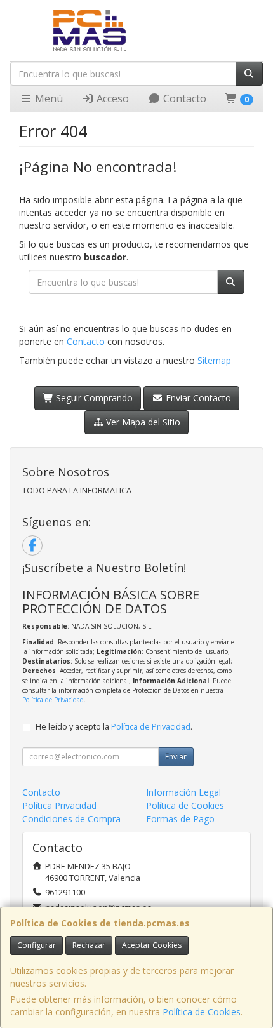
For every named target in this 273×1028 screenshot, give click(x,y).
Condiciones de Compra (71, 819)
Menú (47, 98)
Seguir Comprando (93, 398)
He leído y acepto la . (114, 726)
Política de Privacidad (53, 699)
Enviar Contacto (197, 398)
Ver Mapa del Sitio (141, 422)
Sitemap (214, 360)
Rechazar (88, 945)
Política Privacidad (59, 805)
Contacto (183, 98)
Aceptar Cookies (152, 945)
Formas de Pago (180, 819)
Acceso (111, 98)
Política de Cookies (202, 1012)
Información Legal (183, 792)
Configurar (36, 945)
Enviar (176, 756)
